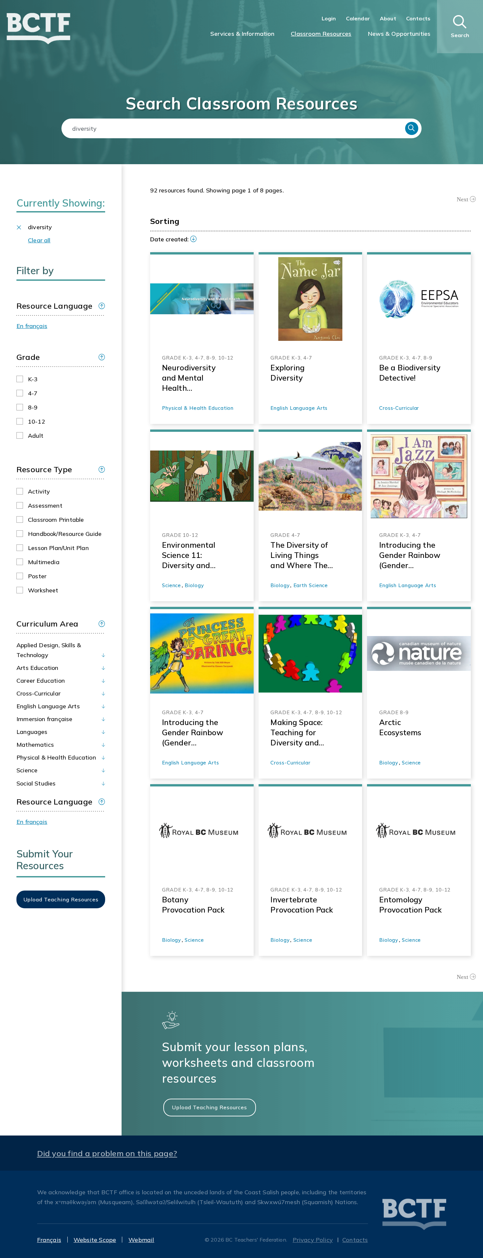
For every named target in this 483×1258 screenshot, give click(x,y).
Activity (39, 491)
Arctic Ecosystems (400, 727)
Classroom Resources (321, 33)
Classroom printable (56, 519)
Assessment (45, 505)
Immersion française (44, 719)
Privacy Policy (313, 1240)
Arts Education (37, 668)
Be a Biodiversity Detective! (409, 373)
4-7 (33, 393)
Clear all (39, 240)
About (388, 18)
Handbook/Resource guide (65, 534)
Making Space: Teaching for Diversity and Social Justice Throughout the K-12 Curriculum (300, 732)
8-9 (33, 407)
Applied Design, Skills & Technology (48, 650)
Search (411, 128)
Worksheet (43, 590)
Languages (32, 732)
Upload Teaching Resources (209, 1107)
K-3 (33, 379)
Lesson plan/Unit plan (58, 548)
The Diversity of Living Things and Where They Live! (301, 555)
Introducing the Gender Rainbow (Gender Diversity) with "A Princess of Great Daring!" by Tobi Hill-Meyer (192, 732)
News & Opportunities (399, 33)
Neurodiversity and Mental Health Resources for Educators (189, 378)
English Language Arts (48, 706)
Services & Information (242, 33)
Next (463, 199)
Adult (35, 435)
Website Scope (95, 1240)
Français (49, 1240)
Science (26, 770)
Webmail (141, 1240)
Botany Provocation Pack (193, 905)
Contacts (418, 18)
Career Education (40, 680)
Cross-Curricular (38, 693)
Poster (37, 576)
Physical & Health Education (56, 757)
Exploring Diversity (287, 373)
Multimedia (43, 562)
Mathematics (35, 744)
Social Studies (36, 783)
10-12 (36, 421)
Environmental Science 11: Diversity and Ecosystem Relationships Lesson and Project (189, 555)
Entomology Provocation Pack (410, 905)
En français (31, 326)
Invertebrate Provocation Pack (301, 905)
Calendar (358, 18)
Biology (194, 585)
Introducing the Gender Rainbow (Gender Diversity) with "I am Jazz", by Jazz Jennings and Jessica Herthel (410, 555)
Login (329, 18)
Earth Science (310, 585)
